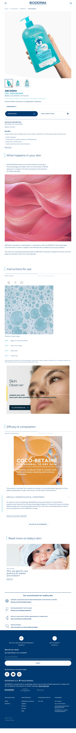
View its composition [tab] (12, 433)
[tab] (21, 276)
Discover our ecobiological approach (21, 610)
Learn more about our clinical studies (21, 618)
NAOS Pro (7, 703)
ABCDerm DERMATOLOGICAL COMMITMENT (25, 497)
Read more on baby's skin (24, 538)
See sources (8, 147)
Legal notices (8, 718)
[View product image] (38, 44)
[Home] (38, 3)
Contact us (21, 644)
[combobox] (38, 106)
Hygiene (23, 703)
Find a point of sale (47, 113)
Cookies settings (9, 720)
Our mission (58, 701)
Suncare (23, 708)
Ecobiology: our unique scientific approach (61, 710)
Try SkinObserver (18, 407)
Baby (22, 711)
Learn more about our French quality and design (24, 627)
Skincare (23, 706)
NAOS (6, 701)
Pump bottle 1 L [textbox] (11, 106)
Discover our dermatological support (21, 602)
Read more (10, 579)
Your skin (40, 701)
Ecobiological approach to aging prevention (62, 706)
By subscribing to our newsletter (16, 653)
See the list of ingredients (38, 524)
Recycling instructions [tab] (46, 276)
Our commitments (60, 703)
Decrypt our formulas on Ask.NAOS (17, 516)
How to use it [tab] (9, 276)
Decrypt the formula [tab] (45, 433)
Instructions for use (19, 269)
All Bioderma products (27, 701)
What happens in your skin (24, 155)
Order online (12, 113)
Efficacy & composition (21, 426)
